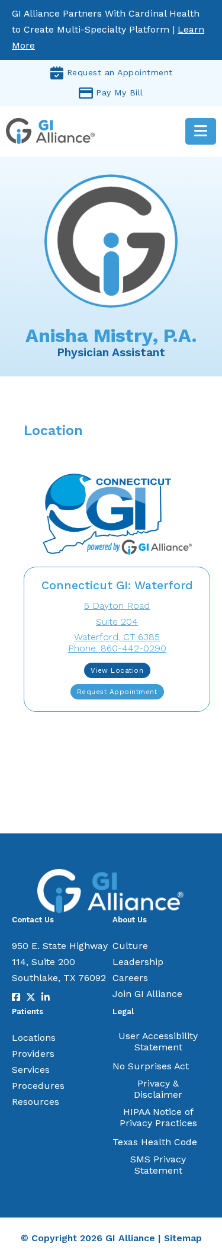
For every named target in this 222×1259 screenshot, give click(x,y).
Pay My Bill (119, 92)
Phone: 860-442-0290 (117, 648)
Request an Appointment (120, 72)
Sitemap (183, 1238)
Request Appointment (117, 692)
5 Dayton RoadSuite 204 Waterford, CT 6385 (117, 621)
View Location (117, 670)
